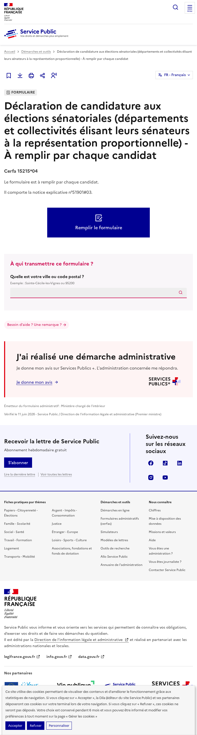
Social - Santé (14, 532)
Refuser (36, 725)
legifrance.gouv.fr (19, 656)
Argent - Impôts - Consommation (64, 513)
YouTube (165, 477)
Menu (189, 11)
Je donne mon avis (34, 382)
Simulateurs (109, 532)
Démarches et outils (36, 51)
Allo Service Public (114, 556)
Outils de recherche (115, 548)
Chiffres (155, 510)
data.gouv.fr (89, 656)
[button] (53, 75)
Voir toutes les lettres (56, 474)
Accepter (15, 725)
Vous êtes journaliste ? (165, 561)
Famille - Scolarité (17, 523)
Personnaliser (59, 725)
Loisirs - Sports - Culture (69, 540)
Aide (152, 540)
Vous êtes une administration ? (161, 551)
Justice (57, 523)
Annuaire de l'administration (121, 565)
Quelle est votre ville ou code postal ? (47, 279)
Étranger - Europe (65, 532)
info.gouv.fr (56, 656)
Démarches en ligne (115, 510)
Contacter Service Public (167, 570)
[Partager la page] (42, 75)
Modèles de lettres (114, 540)
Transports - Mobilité (19, 556)
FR (175, 75)
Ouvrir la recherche (175, 7)
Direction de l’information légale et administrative (79, 639)
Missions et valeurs (162, 532)
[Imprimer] (31, 75)
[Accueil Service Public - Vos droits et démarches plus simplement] (37, 39)
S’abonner (18, 463)
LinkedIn (179, 463)
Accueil (9, 51)
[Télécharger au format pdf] (20, 75)
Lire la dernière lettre (19, 474)
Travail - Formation (18, 540)
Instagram (151, 477)
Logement (11, 548)
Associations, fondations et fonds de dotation (72, 551)
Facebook (151, 463)
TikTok (165, 463)
